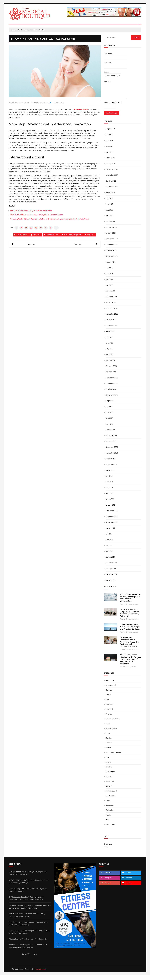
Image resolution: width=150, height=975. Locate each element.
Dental (108, 695)
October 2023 (111, 320)
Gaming (109, 738)
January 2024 (111, 302)
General (109, 743)
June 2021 (109, 482)
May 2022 (109, 418)
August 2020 (110, 528)
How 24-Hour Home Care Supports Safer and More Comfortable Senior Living (28, 923)
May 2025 (109, 210)
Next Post (77, 244)
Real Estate (110, 781)
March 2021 (110, 499)
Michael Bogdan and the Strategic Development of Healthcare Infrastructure (130, 597)
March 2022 (110, 430)
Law (107, 757)
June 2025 (109, 204)
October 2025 (111, 181)
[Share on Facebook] (16, 228)
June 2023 (109, 343)
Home (106, 847)
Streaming (110, 805)
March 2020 (110, 557)
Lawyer (108, 762)
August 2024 (110, 262)
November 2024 (112, 244)
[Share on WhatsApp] (31, 228)
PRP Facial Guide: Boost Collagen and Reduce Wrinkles (31, 211)
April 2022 (109, 424)
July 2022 (109, 406)
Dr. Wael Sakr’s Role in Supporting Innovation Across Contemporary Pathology (129, 612)
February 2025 (111, 227)
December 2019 (112, 574)
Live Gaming (110, 771)
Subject (111, 74)
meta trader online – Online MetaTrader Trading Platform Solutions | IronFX (27, 915)
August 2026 (110, 129)
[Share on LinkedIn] (26, 228)
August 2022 (110, 401)
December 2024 (112, 239)
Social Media (110, 796)
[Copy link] (56, 228)
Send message (111, 113)
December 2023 (112, 308)
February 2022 (111, 435)
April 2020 (109, 551)
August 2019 (110, 580)
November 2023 (112, 314)
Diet (107, 699)
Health (108, 747)
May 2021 (109, 487)
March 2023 (110, 360)
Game (108, 733)
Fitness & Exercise (112, 719)
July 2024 (109, 268)
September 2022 (112, 395)
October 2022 (111, 389)
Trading (109, 815)
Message (107, 81)
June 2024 (109, 273)
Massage (109, 776)
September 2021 (112, 464)
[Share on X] (21, 228)
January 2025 (111, 233)
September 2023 (112, 325)
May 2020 (109, 545)
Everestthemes (40, 969)
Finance (109, 714)
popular (90, 235)
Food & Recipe (111, 728)
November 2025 (112, 175)
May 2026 (109, 146)
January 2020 (111, 568)
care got (36, 235)
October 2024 (111, 250)
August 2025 (110, 192)
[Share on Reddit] (41, 228)
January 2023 (111, 372)
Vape (108, 820)
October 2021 (111, 458)
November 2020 (112, 516)
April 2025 (109, 215)
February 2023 (111, 366)
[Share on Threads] (51, 228)
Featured (109, 709)
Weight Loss (110, 824)
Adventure (110, 680)
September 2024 (112, 256)
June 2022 (109, 412)
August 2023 (110, 331)
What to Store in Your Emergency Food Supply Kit (28, 939)
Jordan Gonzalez (45, 103)
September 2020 (112, 522)
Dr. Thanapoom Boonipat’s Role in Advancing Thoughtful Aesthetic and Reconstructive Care (129, 641)
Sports (108, 800)
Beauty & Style (21, 235)
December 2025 (112, 169)
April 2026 (109, 152)
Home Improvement (113, 752)
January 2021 (111, 505)
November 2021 (112, 453)
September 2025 (112, 187)
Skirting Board (111, 791)
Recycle (108, 786)
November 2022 (112, 383)
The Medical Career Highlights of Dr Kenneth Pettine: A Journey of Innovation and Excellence (130, 659)
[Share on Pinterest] (36, 228)
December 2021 (112, 447)
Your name (108, 53)
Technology (110, 810)
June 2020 (109, 540)
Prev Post (31, 244)
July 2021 (109, 476)
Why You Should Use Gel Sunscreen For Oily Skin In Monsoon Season (36, 215)
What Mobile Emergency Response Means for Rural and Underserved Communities (28, 946)
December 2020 (112, 511)
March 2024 (110, 291)
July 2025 (109, 198)
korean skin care (52, 235)
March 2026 (110, 158)
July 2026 (109, 135)
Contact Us (108, 844)
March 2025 (110, 221)
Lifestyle (109, 767)
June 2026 (109, 140)
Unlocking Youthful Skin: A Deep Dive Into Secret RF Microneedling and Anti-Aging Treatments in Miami (49, 219)
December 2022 (112, 378)
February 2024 (111, 297)
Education (109, 704)
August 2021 (110, 470)
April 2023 (109, 354)
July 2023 (109, 337)
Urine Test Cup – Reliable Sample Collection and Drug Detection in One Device (29, 931)
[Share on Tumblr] (46, 228)
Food (108, 723)
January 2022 (111, 441)
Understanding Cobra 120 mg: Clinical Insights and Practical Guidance (130, 626)
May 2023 (109, 349)
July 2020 (109, 534)
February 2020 (111, 563)
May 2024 (109, 279)
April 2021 (109, 493)
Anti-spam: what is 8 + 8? (113, 102)
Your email (108, 63)
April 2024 (109, 285)
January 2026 (111, 163)
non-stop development (72, 235)
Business (109, 690)
